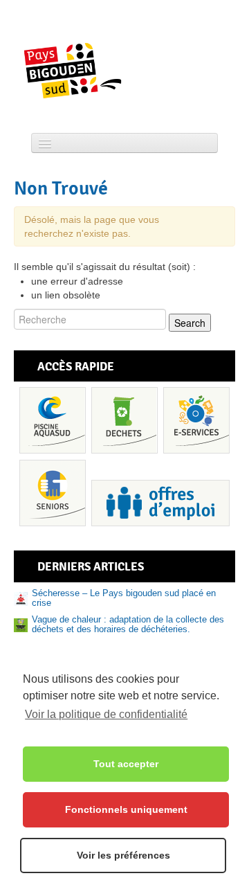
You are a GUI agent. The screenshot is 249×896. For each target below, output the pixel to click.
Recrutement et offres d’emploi (160, 503)
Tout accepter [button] (125, 763)
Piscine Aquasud (52, 420)
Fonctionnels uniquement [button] (126, 809)
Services (196, 420)
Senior (52, 493)
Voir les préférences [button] (123, 855)
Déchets (124, 420)
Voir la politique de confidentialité (106, 714)
